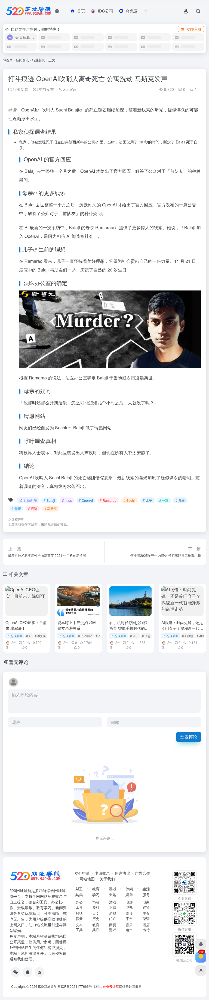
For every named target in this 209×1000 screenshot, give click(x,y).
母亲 (27, 193)
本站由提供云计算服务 (117, 986)
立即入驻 (194, 29)
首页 (9, 59)
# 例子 (134, 636)
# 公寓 (163, 500)
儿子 (27, 249)
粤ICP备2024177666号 (75, 986)
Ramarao (104, 227)
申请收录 (102, 873)
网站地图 (87, 878)
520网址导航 (47, 986)
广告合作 (142, 873)
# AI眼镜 (187, 636)
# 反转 (180, 500)
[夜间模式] (200, 970)
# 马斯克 (50, 508)
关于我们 (107, 878)
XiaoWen (70, 89)
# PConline (85, 636)
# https (67, 500)
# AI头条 (40, 636)
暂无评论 (18, 661)
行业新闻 (38, 59)
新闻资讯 (22, 59)
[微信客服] (15, 972)
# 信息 (146, 636)
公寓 (91, 142)
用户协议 (122, 873)
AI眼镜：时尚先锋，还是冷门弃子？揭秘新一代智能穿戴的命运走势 (182, 628)
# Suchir (130, 500)
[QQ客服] (27, 972)
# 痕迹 (32, 508)
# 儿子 (147, 500)
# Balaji (49, 500)
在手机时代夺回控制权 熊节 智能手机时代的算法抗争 (129, 628)
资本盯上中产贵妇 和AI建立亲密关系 (76, 625)
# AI (28, 636)
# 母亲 (16, 508)
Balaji (73, 110)
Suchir (61, 427)
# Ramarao (108, 500)
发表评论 (188, 737)
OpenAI (28, 110)
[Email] (39, 972)
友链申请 (82, 873)
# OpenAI (86, 500)
